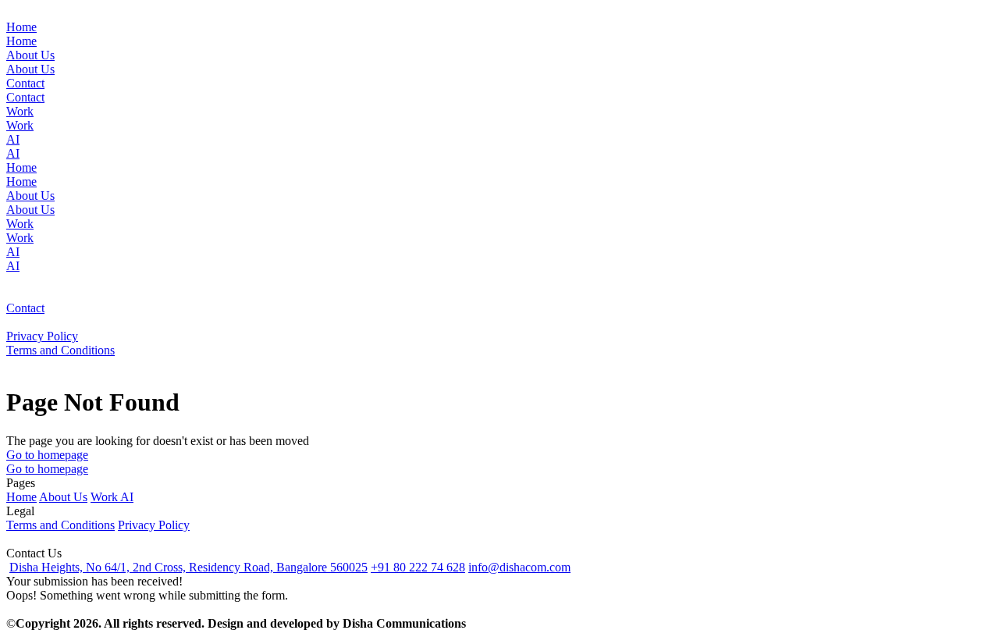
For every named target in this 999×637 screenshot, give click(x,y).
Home (21, 497)
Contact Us (34, 553)
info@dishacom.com (519, 567)
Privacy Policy (154, 525)
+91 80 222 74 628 (418, 567)
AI (126, 497)
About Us (63, 497)
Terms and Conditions (60, 525)
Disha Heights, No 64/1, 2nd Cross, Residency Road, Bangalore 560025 (188, 567)
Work (105, 497)
